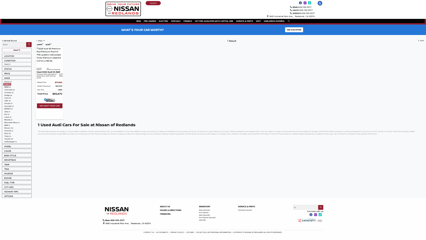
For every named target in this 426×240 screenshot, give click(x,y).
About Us (165, 206)
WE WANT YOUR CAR (50, 105)
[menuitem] (17, 64)
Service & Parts (246, 206)
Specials (202, 220)
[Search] (29, 44)
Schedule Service (245, 210)
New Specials (204, 215)
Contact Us (149, 232)
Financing (165, 214)
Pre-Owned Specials (207, 217)
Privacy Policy (178, 232)
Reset (16, 50)
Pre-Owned (203, 212)
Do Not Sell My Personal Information (214, 232)
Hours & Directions (170, 210)
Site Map (190, 232)
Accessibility (162, 232)
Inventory (204, 206)
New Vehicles (204, 210)
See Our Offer (294, 30)
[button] (320, 3)
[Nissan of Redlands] (123, 8)
